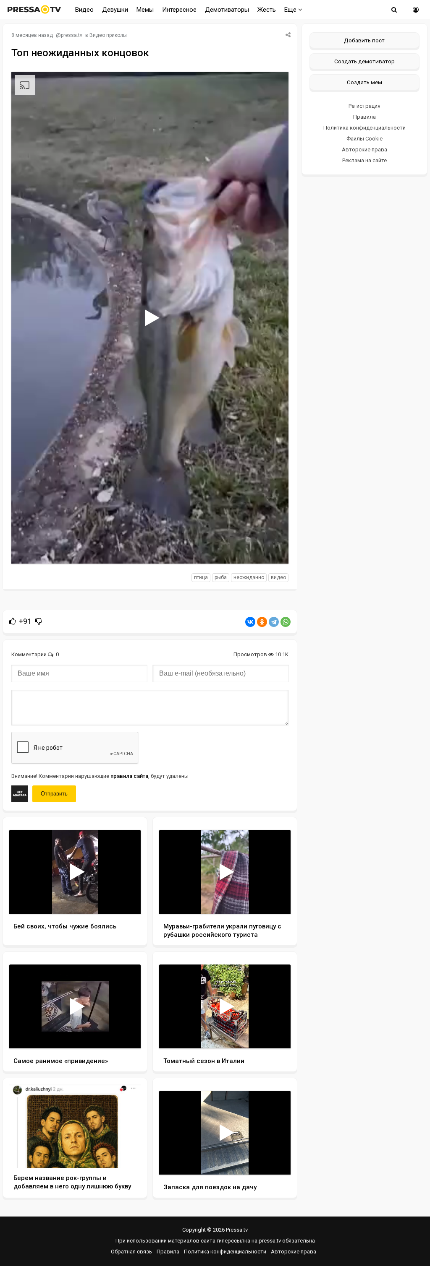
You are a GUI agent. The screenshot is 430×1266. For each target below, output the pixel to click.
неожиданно (248, 577)
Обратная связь (131, 1251)
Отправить (54, 793)
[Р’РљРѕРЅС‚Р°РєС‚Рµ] (250, 622)
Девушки (115, 9)
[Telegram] (274, 622)
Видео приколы (108, 35)
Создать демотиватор (364, 61)
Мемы (145, 9)
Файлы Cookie (364, 138)
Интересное (179, 9)
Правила (364, 117)
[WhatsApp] (286, 622)
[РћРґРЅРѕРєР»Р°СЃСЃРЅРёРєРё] (262, 622)
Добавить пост (364, 40)
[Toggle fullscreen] (272, 549)
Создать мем (364, 82)
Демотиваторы (227, 9)
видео (278, 577)
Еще (291, 9)
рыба (221, 577)
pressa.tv (71, 35)
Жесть (266, 9)
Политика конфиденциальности (364, 128)
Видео (84, 9)
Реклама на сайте (364, 160)
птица (201, 577)
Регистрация (364, 106)
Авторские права (364, 149)
